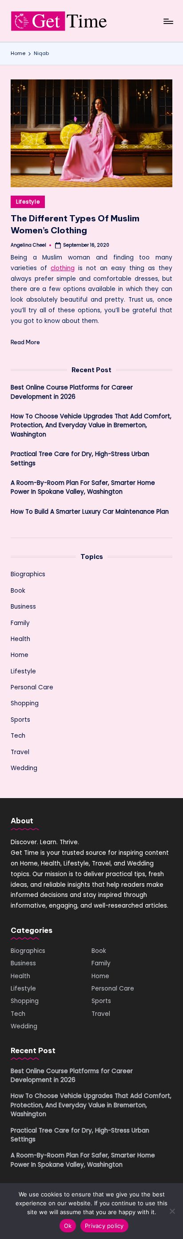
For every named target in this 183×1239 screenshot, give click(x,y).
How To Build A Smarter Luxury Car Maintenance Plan (90, 511)
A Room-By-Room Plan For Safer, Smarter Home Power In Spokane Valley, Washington (83, 487)
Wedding (24, 768)
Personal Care (32, 687)
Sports (20, 720)
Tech (18, 736)
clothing (63, 268)
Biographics (28, 574)
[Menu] (167, 21)
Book (18, 590)
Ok (68, 1225)
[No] (171, 1211)
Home (19, 655)
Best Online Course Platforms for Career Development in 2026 (72, 392)
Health (20, 639)
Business (23, 606)
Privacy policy (104, 1225)
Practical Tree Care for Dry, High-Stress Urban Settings (80, 458)
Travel (20, 752)
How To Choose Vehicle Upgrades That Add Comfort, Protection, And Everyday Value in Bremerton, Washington (91, 425)
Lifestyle (28, 201)
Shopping (25, 703)
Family (20, 623)
